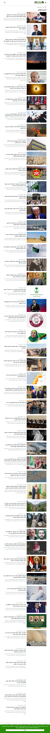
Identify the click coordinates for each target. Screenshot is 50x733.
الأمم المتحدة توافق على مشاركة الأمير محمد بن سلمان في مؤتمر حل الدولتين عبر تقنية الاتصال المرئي (15, 460)
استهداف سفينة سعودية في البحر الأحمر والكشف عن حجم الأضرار (16, 141)
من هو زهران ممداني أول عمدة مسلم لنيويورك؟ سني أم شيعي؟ (15, 302)
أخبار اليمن (45, 724)
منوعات (19, 724)
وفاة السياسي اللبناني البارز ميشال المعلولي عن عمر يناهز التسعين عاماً (15, 74)
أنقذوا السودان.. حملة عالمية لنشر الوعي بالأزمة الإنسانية (15, 347)
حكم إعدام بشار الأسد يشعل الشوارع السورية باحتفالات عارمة (16, 28)
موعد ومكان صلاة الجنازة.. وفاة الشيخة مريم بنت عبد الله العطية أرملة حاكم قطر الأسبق (15, 317)
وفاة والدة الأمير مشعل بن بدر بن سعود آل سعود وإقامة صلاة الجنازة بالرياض (15, 290)
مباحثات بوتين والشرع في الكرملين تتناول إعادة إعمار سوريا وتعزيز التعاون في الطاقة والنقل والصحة (15, 390)
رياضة (35, 724)
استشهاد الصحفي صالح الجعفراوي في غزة (16, 402)
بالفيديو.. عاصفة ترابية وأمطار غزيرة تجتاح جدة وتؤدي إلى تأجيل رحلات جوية (15, 633)
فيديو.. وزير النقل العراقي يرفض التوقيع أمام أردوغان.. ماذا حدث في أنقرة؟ (15, 100)
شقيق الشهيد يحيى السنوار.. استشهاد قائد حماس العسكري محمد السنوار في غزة (16, 532)
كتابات (31, 724)
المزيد (13, 728)
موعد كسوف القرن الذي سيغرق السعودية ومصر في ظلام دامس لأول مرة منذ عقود (15, 87)
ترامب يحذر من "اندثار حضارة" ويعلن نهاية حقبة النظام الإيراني (15, 209)
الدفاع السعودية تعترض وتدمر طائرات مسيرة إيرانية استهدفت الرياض (16, 235)
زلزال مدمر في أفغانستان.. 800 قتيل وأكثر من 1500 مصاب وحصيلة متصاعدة (15, 516)
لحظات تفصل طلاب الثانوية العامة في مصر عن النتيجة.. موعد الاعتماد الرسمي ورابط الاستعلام (15, 115)
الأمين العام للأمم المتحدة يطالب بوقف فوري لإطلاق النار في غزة (16, 681)
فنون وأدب (14, 724)
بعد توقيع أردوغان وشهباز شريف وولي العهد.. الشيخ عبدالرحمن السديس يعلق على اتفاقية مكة (15, 40)
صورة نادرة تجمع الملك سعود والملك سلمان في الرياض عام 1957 (15, 262)
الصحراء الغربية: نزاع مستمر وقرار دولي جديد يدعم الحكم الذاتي (16, 375)
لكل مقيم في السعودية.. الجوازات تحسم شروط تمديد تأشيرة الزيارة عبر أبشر (15, 184)
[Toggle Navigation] (46, 2)
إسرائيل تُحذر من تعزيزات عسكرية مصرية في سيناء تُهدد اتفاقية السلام (16, 708)
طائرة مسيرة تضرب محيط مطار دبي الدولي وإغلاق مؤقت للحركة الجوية (16, 223)
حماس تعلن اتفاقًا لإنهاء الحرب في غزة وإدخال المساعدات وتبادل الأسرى (15, 419)
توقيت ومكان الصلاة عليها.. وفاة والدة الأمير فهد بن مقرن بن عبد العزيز (16, 663)
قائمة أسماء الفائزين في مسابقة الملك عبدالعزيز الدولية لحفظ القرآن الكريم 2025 (15, 617)
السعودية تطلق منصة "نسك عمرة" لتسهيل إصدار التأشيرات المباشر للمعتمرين (15, 576)
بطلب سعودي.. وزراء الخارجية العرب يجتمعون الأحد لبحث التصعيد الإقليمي (15, 247)
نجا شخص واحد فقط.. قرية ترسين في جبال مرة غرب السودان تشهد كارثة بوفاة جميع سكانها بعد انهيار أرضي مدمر (15, 504)
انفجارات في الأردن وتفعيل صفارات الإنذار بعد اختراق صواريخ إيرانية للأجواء (16, 155)
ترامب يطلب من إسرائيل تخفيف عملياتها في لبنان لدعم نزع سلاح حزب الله (16, 605)
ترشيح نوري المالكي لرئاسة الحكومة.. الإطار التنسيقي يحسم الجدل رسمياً (16, 276)
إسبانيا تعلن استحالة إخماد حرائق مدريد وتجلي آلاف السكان (15, 127)
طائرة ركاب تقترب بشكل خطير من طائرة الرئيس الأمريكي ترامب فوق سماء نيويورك (15, 474)
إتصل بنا (4, 724)
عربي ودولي (39, 724)
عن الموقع (9, 724)
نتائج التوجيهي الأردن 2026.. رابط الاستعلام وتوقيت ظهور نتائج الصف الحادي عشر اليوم (16, 15)
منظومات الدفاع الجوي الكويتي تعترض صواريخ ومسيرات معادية (15, 169)
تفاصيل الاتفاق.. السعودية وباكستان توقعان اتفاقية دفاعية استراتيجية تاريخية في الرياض (16, 487)
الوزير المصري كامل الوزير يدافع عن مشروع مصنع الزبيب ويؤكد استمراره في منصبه (15, 559)
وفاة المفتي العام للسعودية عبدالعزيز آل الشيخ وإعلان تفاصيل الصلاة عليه (15, 433)
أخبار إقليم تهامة (25, 724)
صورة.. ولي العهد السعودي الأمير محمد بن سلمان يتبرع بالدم (16, 589)
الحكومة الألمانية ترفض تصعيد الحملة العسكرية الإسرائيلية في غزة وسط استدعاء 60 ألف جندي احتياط (15, 696)
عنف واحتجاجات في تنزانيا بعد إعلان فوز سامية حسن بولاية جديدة (15, 332)
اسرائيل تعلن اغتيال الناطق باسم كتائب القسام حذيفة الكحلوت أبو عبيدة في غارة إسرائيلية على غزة (15, 545)
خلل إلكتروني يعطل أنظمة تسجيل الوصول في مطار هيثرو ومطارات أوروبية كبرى (15, 445)
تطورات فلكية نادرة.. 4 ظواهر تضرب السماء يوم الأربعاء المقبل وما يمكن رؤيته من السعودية (15, 55)
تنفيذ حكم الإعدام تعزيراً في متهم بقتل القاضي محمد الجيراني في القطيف (15, 651)
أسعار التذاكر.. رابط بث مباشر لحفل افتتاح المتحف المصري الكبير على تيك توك (15, 361)
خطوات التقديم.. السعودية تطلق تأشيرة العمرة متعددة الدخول (15, 197)
